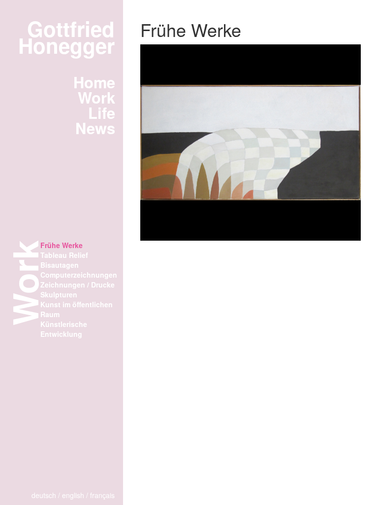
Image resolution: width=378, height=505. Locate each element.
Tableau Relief (64, 255)
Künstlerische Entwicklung (63, 329)
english (73, 495)
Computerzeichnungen (78, 275)
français (102, 495)
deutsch (44, 495)
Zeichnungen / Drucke (77, 284)
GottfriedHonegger (66, 37)
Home (94, 82)
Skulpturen (58, 294)
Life (101, 112)
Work (96, 97)
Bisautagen (59, 265)
